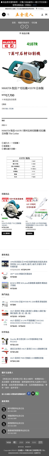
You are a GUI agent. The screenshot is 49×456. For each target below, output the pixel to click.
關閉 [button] (35, 5)
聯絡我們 (28, 447)
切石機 (34, 22)
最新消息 (21, 447)
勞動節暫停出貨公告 (16, 416)
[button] (4, 14)
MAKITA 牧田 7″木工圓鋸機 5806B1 (11, 224)
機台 (6, 109)
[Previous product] (26, 26)
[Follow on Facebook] (29, 394)
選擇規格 (29, 233)
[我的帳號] (42, 14)
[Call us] (37, 394)
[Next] (47, 219)
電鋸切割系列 (23, 22)
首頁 (14, 22)
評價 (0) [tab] (4, 125)
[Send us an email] (33, 394)
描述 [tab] (3, 120)
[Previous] (1, 219)
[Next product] (22, 26)
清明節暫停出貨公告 (16, 423)
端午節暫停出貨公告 (16, 408)
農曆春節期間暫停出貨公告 (19, 430)
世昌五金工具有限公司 (33, 450)
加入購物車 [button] (6, 233)
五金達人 (21, 450)
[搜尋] (8, 14)
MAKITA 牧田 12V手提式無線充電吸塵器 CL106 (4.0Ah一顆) (36, 224)
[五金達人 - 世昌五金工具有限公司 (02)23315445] (24, 15)
